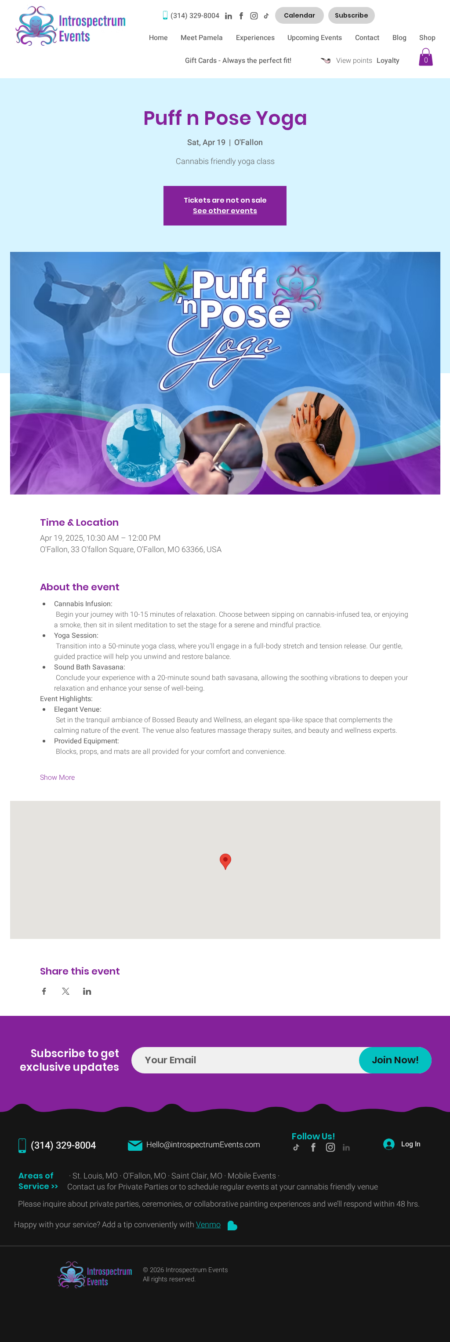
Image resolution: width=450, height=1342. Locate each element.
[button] (425, 57)
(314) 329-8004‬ (195, 16)
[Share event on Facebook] (44, 991)
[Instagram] (253, 16)
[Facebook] (241, 16)
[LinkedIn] (228, 16)
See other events (225, 211)
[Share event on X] (66, 991)
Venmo (208, 1225)
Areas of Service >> (39, 1180)
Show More (57, 777)
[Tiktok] (266, 16)
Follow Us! (313, 1136)
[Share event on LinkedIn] (87, 991)
